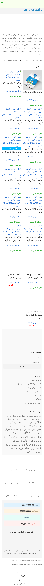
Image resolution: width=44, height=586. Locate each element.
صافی (22, 366)
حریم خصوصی (33, 553)
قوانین (29, 564)
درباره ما (40, 564)
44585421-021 (28, 505)
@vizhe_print (24, 524)
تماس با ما (34, 564)
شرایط (25, 553)
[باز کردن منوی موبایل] (41, 4)
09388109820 (25, 511)
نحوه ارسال (15, 564)
